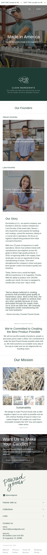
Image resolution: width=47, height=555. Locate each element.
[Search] (29, 9)
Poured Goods (8, 545)
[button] (4, 9)
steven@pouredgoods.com (14, 529)
